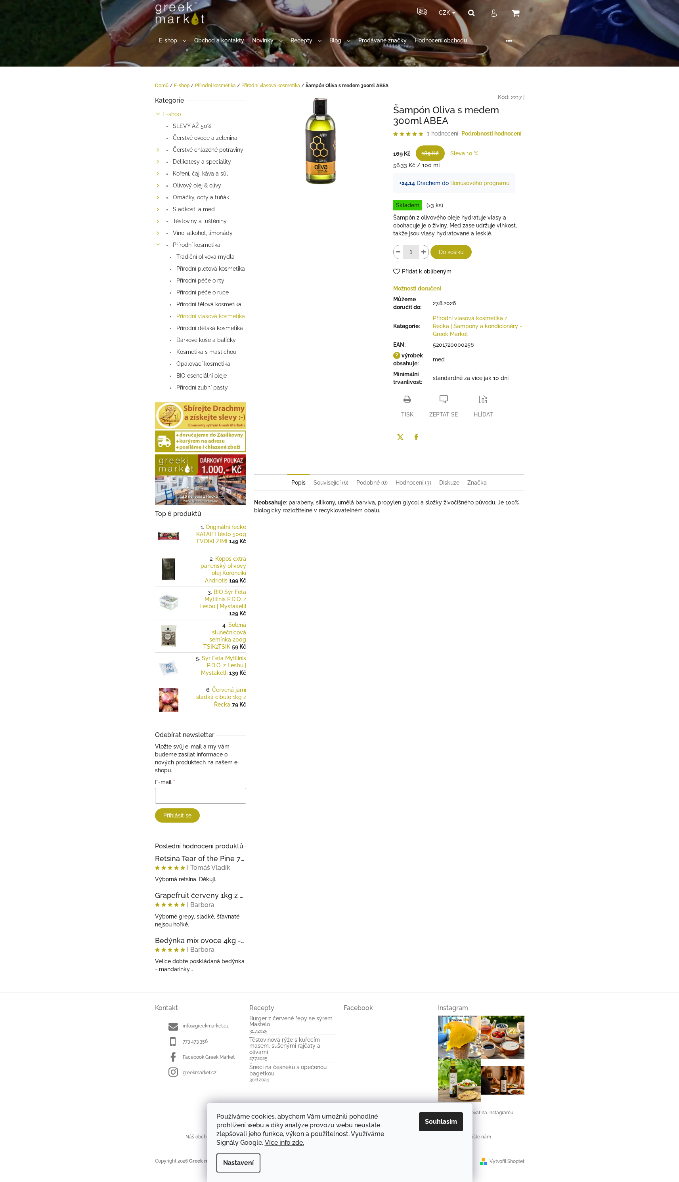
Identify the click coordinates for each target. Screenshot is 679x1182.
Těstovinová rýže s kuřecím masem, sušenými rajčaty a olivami (284, 1046)
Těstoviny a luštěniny (199, 221)
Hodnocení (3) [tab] (413, 482)
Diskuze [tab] (449, 482)
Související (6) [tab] (331, 482)
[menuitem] (172, 40)
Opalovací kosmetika (202, 364)
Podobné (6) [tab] (372, 482)
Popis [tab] (298, 482)
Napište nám (477, 1137)
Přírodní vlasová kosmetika (210, 316)
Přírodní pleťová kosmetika (210, 268)
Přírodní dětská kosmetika (209, 328)
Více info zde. (284, 1142)
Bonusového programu (479, 183)
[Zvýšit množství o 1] (423, 252)
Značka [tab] (477, 482)
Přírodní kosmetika (195, 245)
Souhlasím (441, 1121)
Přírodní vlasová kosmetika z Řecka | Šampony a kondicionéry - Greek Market (477, 326)
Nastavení (238, 1163)
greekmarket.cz (199, 1072)
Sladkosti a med (193, 209)
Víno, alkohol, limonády (202, 233)
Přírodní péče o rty (199, 280)
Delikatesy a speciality (201, 161)
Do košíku (451, 252)
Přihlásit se (177, 815)
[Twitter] (400, 437)
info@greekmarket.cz (206, 1026)
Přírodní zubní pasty (201, 387)
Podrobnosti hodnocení (491, 133)
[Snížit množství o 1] (398, 252)
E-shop (172, 114)
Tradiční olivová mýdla (205, 257)
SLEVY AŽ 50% (191, 126)
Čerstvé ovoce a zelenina (204, 138)
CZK (445, 13)
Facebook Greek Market (209, 1057)
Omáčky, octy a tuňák (200, 197)
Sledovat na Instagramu (487, 1112)
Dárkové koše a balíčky (205, 340)
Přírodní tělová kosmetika (208, 304)
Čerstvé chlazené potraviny (207, 150)
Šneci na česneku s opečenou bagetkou (288, 1070)
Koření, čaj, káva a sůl (199, 173)
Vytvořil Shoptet (507, 1161)
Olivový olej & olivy (196, 185)
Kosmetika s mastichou (205, 352)
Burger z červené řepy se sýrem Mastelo (291, 1021)
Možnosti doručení (417, 288)
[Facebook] (416, 437)
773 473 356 (195, 1041)
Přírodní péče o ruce (202, 292)
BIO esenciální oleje (201, 375)
